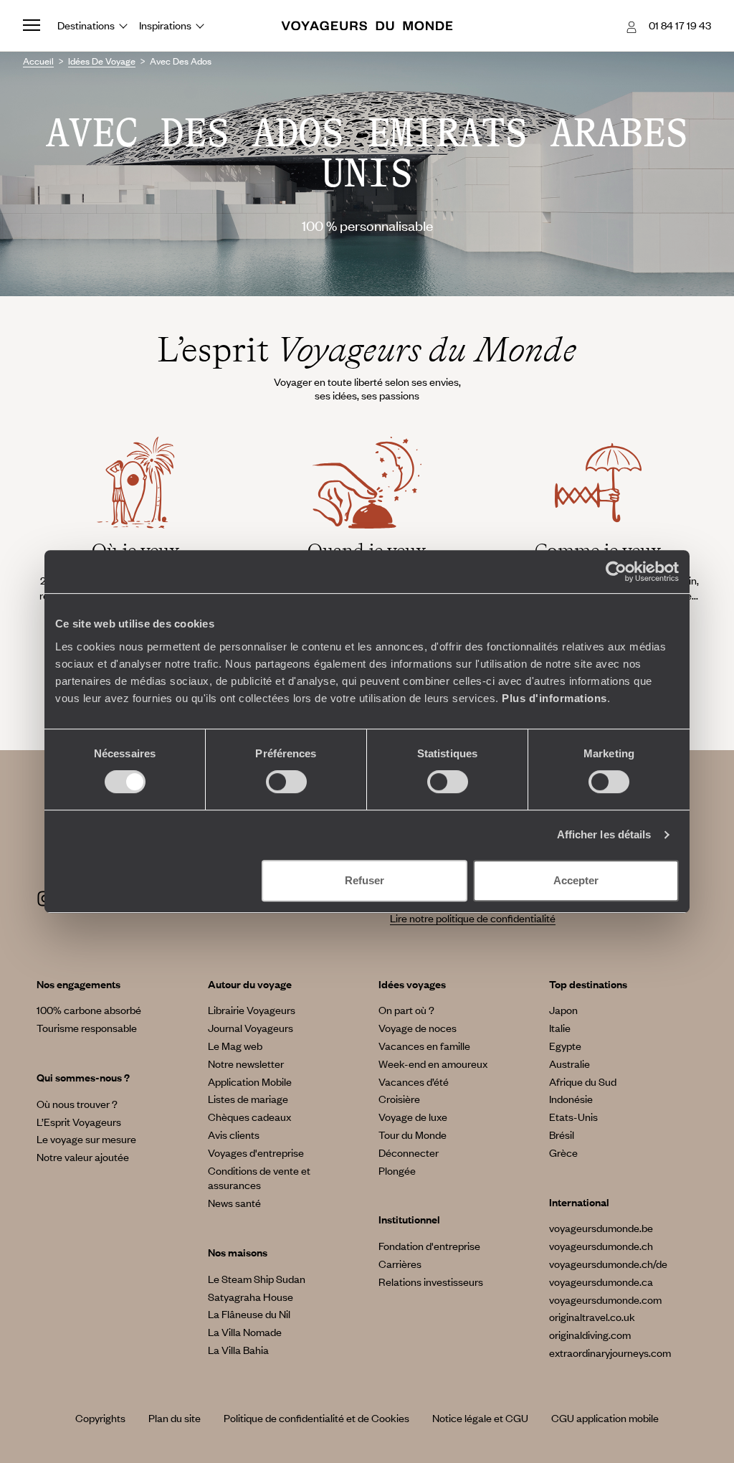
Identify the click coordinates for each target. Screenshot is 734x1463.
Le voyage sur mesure (86, 1139)
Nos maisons (237, 1252)
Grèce (563, 1152)
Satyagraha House (250, 1296)
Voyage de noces (417, 1028)
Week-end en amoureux (432, 1063)
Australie (569, 1063)
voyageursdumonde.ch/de (608, 1263)
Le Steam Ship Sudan (256, 1279)
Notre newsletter (246, 1063)
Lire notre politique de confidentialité (473, 918)
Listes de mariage (248, 1099)
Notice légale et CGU (480, 1418)
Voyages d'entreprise (256, 1152)
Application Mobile (250, 1081)
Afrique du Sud (582, 1081)
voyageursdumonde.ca (601, 1281)
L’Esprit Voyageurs (79, 1121)
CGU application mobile (605, 1418)
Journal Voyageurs (250, 1028)
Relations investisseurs (430, 1281)
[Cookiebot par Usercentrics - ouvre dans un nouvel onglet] (616, 571)
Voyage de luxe (412, 1116)
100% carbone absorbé (89, 1010)
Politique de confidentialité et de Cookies (316, 1418)
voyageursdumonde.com (605, 1299)
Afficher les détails (604, 834)
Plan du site (174, 1418)
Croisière (399, 1099)
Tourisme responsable (87, 1028)
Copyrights (100, 1418)
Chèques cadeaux (249, 1116)
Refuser (364, 880)
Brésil (561, 1134)
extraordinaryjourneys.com (610, 1352)
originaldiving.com (590, 1334)
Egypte (565, 1045)
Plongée (397, 1170)
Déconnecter (408, 1152)
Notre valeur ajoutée (83, 1157)
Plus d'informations (554, 698)
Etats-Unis (573, 1116)
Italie (560, 1028)
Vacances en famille (424, 1045)
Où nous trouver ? (77, 1104)
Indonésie (571, 1099)
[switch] (286, 781)
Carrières (399, 1263)
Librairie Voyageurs (251, 1010)
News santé (234, 1203)
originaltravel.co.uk (592, 1317)
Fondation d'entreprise (429, 1246)
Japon (563, 1010)
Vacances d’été (413, 1081)
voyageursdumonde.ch (601, 1246)
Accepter (576, 880)
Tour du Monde (412, 1134)
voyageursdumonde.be (601, 1228)
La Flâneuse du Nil (249, 1314)
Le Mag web (235, 1045)
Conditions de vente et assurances (259, 1178)
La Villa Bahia (238, 1350)
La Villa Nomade (245, 1332)
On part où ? (406, 1010)
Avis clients (233, 1134)
